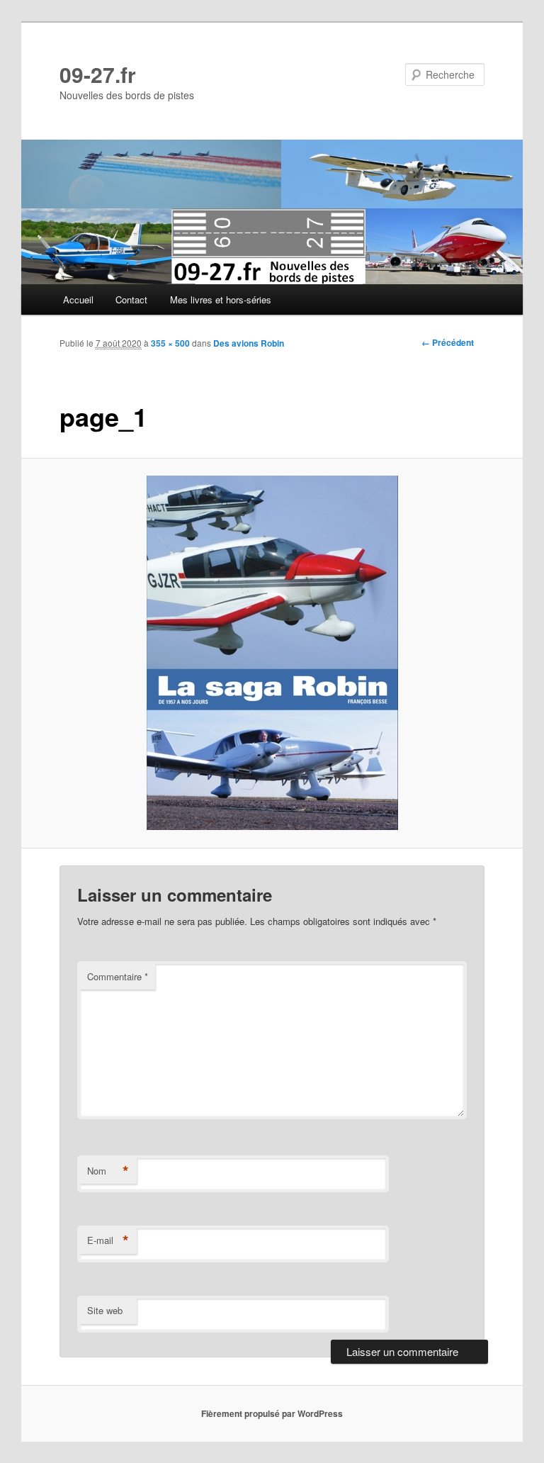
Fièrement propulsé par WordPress (272, 1413)
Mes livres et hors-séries (220, 299)
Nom (108, 1171)
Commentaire (117, 976)
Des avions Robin (248, 343)
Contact (131, 299)
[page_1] (272, 653)
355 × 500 (170, 343)
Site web (105, 1310)
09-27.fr (98, 74)
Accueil (78, 299)
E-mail (108, 1240)
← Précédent (447, 342)
